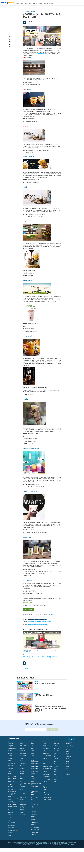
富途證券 (44, 743)
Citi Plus (55, 746)
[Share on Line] (9, 47)
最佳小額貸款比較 (11, 763)
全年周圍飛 (33, 776)
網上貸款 (10, 746)
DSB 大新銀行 (10, 788)
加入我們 (67, 768)
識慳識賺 (28, 11)
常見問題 (67, 758)
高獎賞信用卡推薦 (23, 763)
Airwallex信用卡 (23, 793)
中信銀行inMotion (57, 748)
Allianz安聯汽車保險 (35, 827)
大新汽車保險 (33, 824)
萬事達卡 (21, 760)
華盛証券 (44, 750)
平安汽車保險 (33, 834)
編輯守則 (67, 761)
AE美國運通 (22, 771)
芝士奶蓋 (48, 656)
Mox (20, 776)
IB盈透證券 (45, 745)
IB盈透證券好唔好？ (46, 776)
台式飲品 (32, 656)
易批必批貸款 (10, 765)
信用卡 (26, 3)
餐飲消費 (33, 11)
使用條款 (60, 845)
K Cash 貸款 (10, 794)
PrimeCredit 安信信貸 (12, 802)
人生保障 (55, 776)
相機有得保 (33, 781)
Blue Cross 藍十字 (34, 804)
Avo (32, 799)
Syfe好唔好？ (45, 783)
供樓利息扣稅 (10, 834)
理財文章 (46, 3)
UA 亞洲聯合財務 (11, 810)
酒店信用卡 (22, 765)
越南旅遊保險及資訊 (34, 769)
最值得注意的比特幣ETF (47, 797)
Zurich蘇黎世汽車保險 (35, 830)
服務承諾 (67, 751)
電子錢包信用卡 (22, 750)
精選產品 (67, 754)
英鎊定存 (55, 761)
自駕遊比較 (33, 780)
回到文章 (26, 668)
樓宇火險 (32, 756)
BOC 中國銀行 (10, 775)
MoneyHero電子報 (69, 745)
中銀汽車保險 (33, 825)
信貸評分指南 (68, 774)
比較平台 (30, 606)
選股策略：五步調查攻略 (47, 799)
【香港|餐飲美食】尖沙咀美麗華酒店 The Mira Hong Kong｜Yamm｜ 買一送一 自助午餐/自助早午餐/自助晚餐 (50, 708)
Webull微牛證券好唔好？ (47, 766)
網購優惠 (21, 743)
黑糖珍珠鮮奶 (54, 656)
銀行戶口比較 (56, 743)
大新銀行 (21, 780)
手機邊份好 (33, 778)
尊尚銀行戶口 (56, 745)
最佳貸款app (10, 835)
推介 (28, 656)
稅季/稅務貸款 (10, 745)
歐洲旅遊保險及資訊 (34, 768)
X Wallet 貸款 (10, 815)
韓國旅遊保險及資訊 (34, 766)
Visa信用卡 (22, 758)
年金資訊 (32, 755)
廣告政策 (67, 764)
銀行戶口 (40, 3)
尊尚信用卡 (22, 746)
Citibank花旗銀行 (23, 769)
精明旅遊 (55, 777)
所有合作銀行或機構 (69, 746)
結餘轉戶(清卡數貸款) (12, 748)
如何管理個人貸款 (11, 823)
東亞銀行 (21, 789)
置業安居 (55, 774)
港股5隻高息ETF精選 (46, 791)
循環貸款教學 (10, 828)
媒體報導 (67, 769)
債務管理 (55, 771)
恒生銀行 (21, 781)
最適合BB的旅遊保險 (35, 788)
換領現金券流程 (68, 756)
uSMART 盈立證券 (46, 748)
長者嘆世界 (33, 773)
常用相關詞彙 (68, 743)
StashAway (45, 758)
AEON (21, 788)
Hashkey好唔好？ (46, 781)
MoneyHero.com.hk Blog (44, 650)
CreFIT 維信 (10, 784)
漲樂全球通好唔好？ (46, 774)
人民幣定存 (56, 758)
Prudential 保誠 (34, 814)
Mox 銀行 (10, 796)
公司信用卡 (22, 748)
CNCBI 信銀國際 (11, 783)
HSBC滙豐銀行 (22, 775)
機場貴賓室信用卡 (23, 756)
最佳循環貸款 (10, 768)
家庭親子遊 (33, 775)
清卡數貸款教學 (11, 827)
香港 (24, 656)
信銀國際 (21, 778)
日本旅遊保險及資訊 (34, 761)
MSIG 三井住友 (34, 812)
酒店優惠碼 (22, 807)
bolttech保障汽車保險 (35, 829)
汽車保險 (32, 745)
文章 (23, 11)
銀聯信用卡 (22, 761)
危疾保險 (32, 753)
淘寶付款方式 (22, 799)
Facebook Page (27, 651)
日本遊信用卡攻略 (23, 751)
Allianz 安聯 (33, 796)
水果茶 (38, 656)
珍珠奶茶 (43, 656)
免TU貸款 (10, 755)
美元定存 (55, 759)
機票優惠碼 (22, 809)
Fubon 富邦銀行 (11, 789)
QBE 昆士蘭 (33, 816)
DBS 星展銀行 (10, 786)
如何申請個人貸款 (11, 822)
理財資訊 (55, 767)
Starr (32, 817)
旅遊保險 (32, 743)
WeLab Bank (10, 812)
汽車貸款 (10, 760)
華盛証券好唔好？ (46, 773)
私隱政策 (67, 766)
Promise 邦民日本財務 (12, 804)
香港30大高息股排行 (46, 794)
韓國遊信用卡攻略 (23, 753)
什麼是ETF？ (45, 792)
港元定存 (55, 756)
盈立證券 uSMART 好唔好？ (48, 778)
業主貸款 (10, 758)
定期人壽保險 (33, 751)
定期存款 (55, 754)
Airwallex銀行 (56, 750)
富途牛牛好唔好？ (46, 764)
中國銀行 (32, 801)
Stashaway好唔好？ (46, 779)
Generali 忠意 (33, 809)
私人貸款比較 (10, 743)
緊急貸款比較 (10, 761)
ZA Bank (9, 817)
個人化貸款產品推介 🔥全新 (13, 830)
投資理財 (55, 772)
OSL (43, 756)
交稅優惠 (21, 806)
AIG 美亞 (32, 794)
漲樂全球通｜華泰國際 (47, 755)
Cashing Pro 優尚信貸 (12, 776)
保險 (30, 3)
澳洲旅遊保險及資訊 (34, 771)
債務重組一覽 (10, 832)
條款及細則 (68, 759)
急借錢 (9, 756)
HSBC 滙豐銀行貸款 (11, 793)
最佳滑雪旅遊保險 (34, 786)
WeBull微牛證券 (46, 753)
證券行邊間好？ (45, 789)
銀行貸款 (10, 750)
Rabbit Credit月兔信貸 (12, 806)
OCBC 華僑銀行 (11, 801)
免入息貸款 (10, 753)
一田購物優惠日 (22, 801)
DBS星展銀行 (22, 773)
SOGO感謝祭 (22, 802)
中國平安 (32, 806)
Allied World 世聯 (34, 797)
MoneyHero (30, 21)
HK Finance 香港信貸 (12, 791)
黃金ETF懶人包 (45, 796)
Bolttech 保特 (33, 802)
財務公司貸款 (10, 751)
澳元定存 (55, 763)
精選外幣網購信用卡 (23, 745)
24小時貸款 (10, 767)
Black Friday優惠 (23, 797)
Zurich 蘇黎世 (33, 819)
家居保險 (32, 746)
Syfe (43, 760)
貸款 (22, 3)
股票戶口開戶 (45, 787)
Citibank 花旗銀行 (11, 781)
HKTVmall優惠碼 (23, 804)
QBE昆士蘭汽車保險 (34, 832)
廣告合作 (67, 763)
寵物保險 (32, 750)
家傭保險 (32, 748)
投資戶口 (35, 3)
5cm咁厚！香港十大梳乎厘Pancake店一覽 (37, 619)
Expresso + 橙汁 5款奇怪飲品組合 (44, 683)
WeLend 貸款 (10, 814)
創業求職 (55, 779)
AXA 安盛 (33, 792)
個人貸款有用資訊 (11, 825)
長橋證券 (44, 751)
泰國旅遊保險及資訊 (34, 763)
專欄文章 (55, 781)
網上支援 (67, 753)
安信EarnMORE (23, 786)
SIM (20, 791)
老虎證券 (44, 746)
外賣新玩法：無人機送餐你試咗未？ (45, 695)
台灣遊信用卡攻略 (23, 755)
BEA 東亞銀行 (10, 773)
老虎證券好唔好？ (46, 771)
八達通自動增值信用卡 (24, 814)
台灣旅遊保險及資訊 (34, 764)
